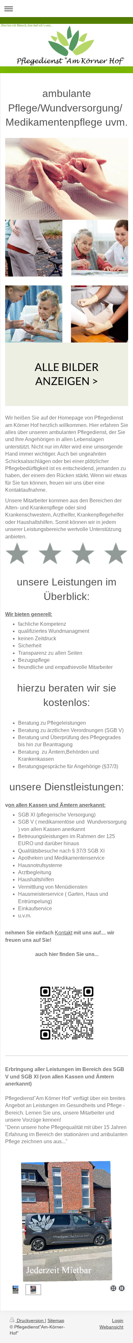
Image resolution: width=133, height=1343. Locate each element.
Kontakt (63, 932)
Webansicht (111, 1326)
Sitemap (55, 1320)
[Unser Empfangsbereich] (15, 1290)
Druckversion (30, 1320)
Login (117, 1320)
